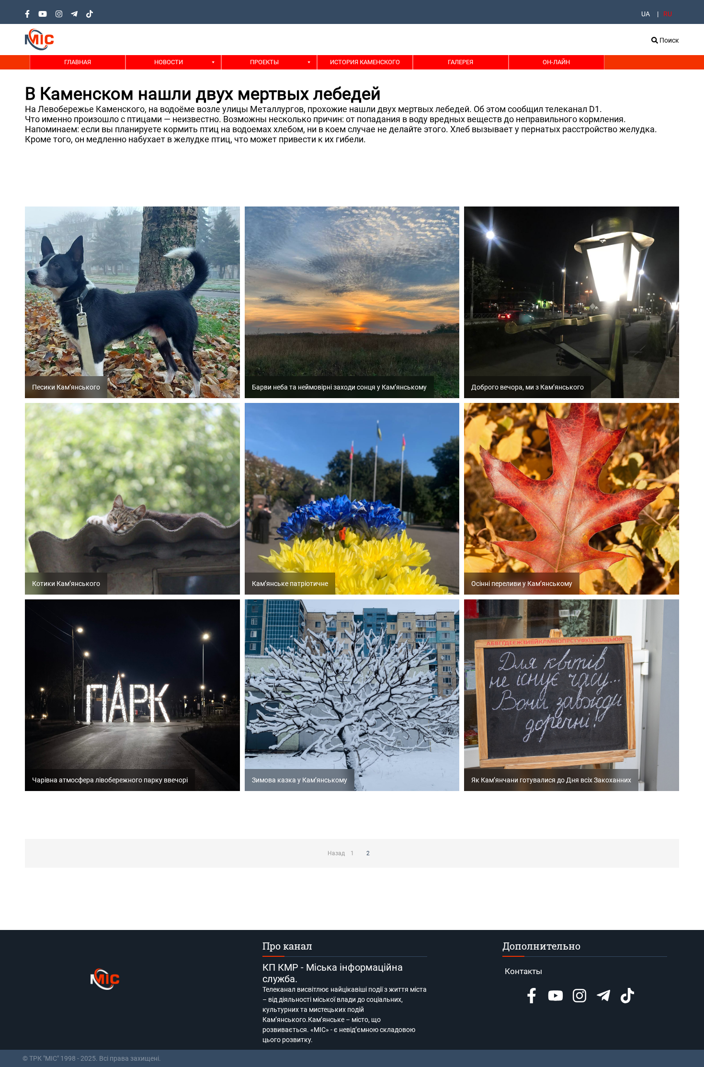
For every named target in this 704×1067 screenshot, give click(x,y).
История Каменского (365, 62)
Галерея (460, 62)
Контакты (523, 971)
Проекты (264, 62)
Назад (336, 853)
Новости (168, 62)
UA (645, 14)
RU (667, 14)
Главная (77, 62)
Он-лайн (556, 62)
